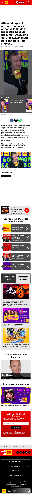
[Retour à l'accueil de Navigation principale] (6, 2)
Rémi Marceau (7, 375)
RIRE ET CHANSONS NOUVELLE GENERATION (18, 237)
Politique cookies (18, 482)
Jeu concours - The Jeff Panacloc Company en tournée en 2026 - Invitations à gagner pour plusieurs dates (16, 346)
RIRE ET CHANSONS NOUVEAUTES (16, 210)
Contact (15, 481)
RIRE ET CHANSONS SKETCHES (18, 246)
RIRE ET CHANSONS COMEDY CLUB (18, 265)
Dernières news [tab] (8, 278)
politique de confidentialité (8, 434)
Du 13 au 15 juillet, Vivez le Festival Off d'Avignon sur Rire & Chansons (14, 325)
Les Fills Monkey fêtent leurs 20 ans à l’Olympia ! (15, 405)
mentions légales (21, 433)
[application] (16, 72)
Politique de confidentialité (12, 484)
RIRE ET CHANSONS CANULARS (18, 256)
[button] (16, 72)
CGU (10, 482)
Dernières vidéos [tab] (23, 278)
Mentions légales (23, 481)
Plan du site (8, 481)
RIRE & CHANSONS (17, 227)
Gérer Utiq (23, 484)
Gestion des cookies (16, 486)
